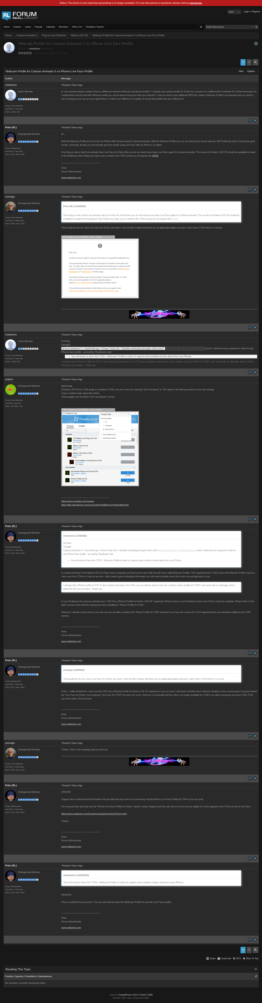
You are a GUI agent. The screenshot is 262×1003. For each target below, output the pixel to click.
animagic (10, 196)
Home (7, 27)
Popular (38, 27)
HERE (155, 156)
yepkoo (9, 379)
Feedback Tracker (95, 27)
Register (256, 11)
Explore (17, 27)
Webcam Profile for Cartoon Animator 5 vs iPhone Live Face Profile (129, 35)
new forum (196, 3)
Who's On (77, 27)
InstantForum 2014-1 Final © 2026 (136, 995)
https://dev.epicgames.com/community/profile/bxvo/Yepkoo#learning (95, 505)
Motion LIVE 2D (79, 35)
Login (246, 11)
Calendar (50, 27)
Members (63, 27)
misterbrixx (34, 48)
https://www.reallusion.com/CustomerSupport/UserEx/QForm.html (94, 814)
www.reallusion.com (71, 177)
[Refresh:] (256, 976)
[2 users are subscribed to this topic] (256, 43)
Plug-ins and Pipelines (54, 35)
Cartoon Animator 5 (26, 35)
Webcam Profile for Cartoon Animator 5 (185, 348)
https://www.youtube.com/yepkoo (77, 501)
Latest (28, 27)
